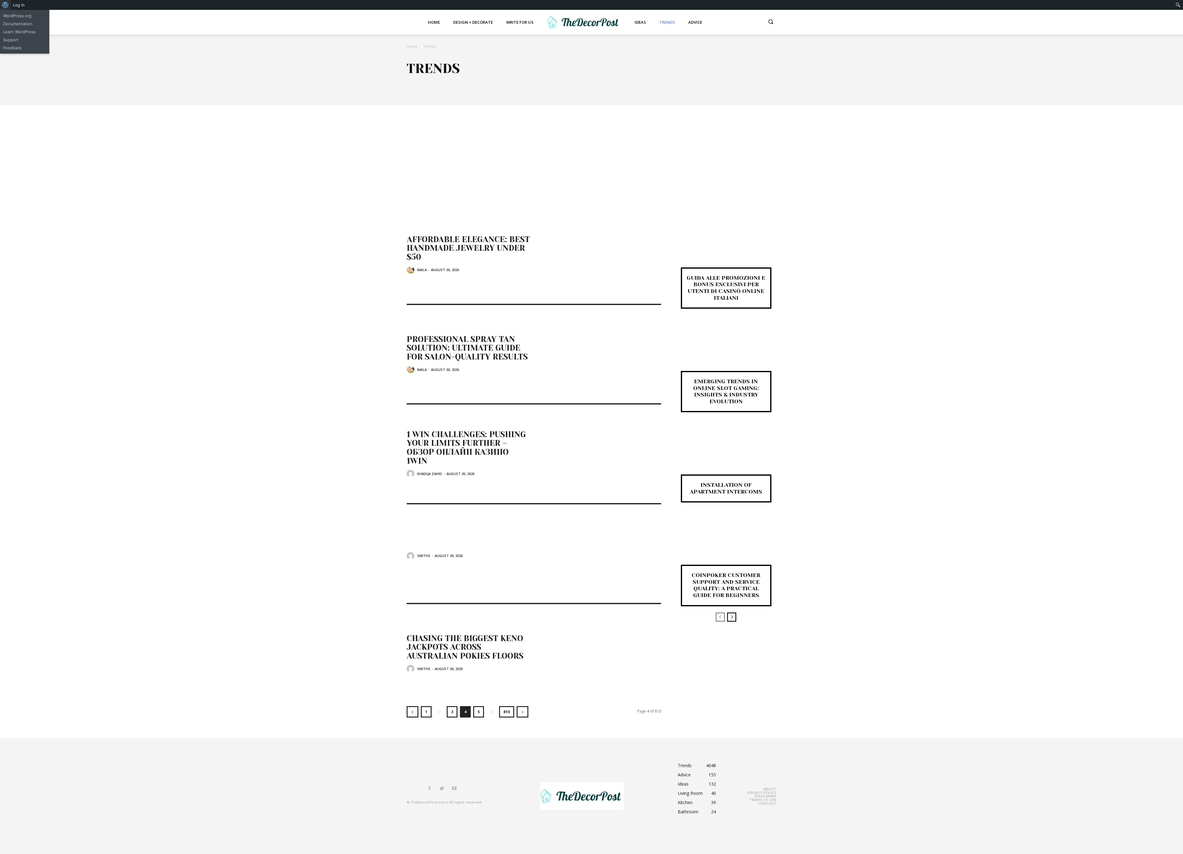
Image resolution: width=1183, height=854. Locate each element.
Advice (414, 82)
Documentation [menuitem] (17, 23)
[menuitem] (5, 5)
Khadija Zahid (429, 473)
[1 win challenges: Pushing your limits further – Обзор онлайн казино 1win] (597, 454)
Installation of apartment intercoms (726, 488)
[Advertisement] (591, 151)
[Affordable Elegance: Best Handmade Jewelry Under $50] (597, 254)
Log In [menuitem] (19, 4)
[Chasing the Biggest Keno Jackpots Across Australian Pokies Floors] (597, 653)
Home (412, 46)
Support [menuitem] (10, 39)
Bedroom (482, 82)
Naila (422, 269)
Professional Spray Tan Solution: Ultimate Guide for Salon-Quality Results (467, 348)
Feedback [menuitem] (12, 47)
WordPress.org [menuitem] (17, 15)
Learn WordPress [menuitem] (19, 31)
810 (506, 711)
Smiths (423, 555)
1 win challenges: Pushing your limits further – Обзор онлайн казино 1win (466, 448)
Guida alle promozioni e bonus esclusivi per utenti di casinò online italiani (726, 288)
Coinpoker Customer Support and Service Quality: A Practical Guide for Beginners (726, 585)
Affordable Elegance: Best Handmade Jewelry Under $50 (468, 248)
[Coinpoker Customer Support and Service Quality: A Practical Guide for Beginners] (726, 544)
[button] (770, 22)
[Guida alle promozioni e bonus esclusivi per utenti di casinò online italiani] (726, 246)
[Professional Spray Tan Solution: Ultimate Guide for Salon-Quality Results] (597, 354)
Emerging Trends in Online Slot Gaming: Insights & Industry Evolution (726, 391)
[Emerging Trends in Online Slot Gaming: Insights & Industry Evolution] (726, 350)
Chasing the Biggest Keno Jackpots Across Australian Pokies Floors (465, 647)
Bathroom (446, 82)
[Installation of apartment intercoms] (726, 453)
